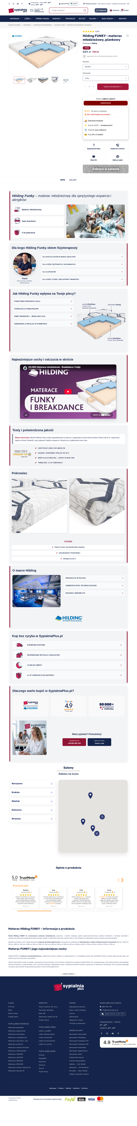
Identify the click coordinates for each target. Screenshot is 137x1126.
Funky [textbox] (87, 78)
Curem (41, 1068)
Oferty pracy (13, 1013)
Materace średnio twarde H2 (19, 1067)
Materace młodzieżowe (17, 1051)
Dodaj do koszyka (112, 87)
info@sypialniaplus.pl (109, 1010)
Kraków (61, 1088)
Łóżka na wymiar (45, 1044)
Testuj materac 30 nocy (48, 1007)
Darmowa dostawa (46, 1010)
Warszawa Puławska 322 (79, 1044)
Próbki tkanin (44, 1020)
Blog (10, 1010)
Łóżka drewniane (45, 1037)
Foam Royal (43, 1072)
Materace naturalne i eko (18, 1041)
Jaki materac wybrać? (104, 4)
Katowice (76, 1088)
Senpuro (42, 1065)
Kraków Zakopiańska (77, 1061)
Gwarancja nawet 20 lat (48, 1017)
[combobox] (106, 66)
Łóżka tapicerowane (47, 1034)
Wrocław (85, 1088)
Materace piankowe (16, 1027)
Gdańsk (68, 1088)
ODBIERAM (106, 103)
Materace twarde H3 (16, 1071)
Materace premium (15, 1044)
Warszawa (52, 1088)
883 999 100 (65, 4)
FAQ (128, 4)
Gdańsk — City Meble (77, 1064)
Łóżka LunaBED (45, 1031)
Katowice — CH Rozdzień (79, 1067)
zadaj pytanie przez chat (114, 1014)
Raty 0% (42, 1013)
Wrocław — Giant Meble (78, 1071)
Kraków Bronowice (76, 1057)
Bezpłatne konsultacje (119, 4)
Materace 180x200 (15, 1061)
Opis (62, 180)
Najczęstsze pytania (77, 1007)
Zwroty (72, 1013)
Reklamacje (73, 1017)
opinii (32, 880)
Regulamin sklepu (76, 1020)
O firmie (11, 1007)
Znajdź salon (13, 1017)
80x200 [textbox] (88, 67)
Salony (73, 180)
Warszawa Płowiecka (77, 1037)
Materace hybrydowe (16, 1034)
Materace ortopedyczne (17, 1037)
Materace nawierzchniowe (18, 1047)
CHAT (75, 4)
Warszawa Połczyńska (77, 1034)
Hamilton (42, 1062)
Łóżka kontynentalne (47, 1041)
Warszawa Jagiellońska (78, 1051)
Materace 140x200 (15, 1054)
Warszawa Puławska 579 (78, 1041)
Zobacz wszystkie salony (79, 1074)
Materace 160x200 (15, 1057)
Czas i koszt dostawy (77, 1010)
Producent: (90, 43)
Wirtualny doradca (91, 4)
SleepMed (42, 1058)
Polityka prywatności (77, 1023)
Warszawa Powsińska (77, 1047)
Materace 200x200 (15, 1064)
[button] (90, 795)
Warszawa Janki (75, 1054)
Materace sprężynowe (17, 1031)
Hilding (41, 1055)
